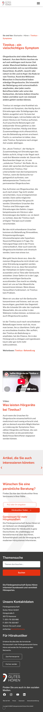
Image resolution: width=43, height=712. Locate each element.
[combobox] (21, 564)
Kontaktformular (17, 629)
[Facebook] (4, 694)
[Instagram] (11, 694)
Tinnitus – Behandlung (25, 350)
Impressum (21, 700)
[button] (38, 3)
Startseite (18, 35)
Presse (14, 700)
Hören (26, 35)
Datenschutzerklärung (33, 700)
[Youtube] (17, 694)
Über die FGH (6, 700)
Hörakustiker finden (25, 509)
